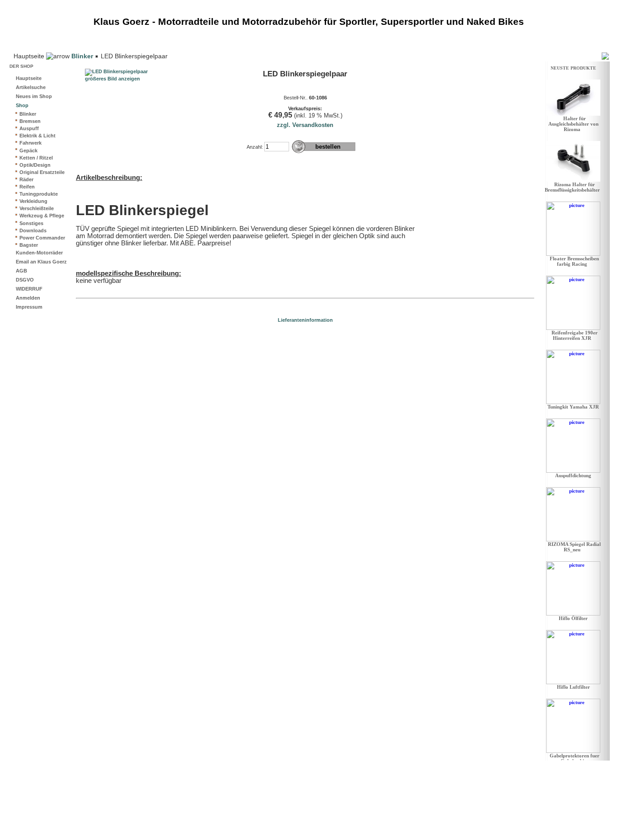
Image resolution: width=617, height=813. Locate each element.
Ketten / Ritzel (36, 157)
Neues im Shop (34, 96)
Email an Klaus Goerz (41, 261)
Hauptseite (29, 78)
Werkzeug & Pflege (41, 215)
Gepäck (28, 150)
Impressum (29, 307)
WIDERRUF (29, 288)
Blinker (82, 56)
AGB (21, 270)
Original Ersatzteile (42, 172)
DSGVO (25, 279)
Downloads (33, 230)
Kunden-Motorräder (39, 252)
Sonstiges (31, 223)
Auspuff (29, 128)
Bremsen (30, 121)
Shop (22, 105)
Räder (26, 179)
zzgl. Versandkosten (305, 125)
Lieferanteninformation (305, 320)
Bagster (28, 245)
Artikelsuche (31, 87)
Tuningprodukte (38, 194)
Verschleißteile (36, 208)
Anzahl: (255, 147)
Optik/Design (35, 165)
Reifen (27, 186)
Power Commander (42, 237)
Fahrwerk (30, 143)
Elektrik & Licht (37, 135)
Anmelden (28, 298)
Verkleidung (33, 201)
